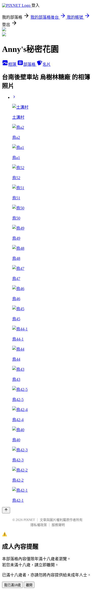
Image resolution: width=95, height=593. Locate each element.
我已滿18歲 (12, 585)
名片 (47, 64)
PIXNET (29, 520)
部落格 (29, 64)
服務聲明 (58, 525)
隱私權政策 (38, 525)
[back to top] (6, 510)
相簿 (12, 64)
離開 (29, 585)
